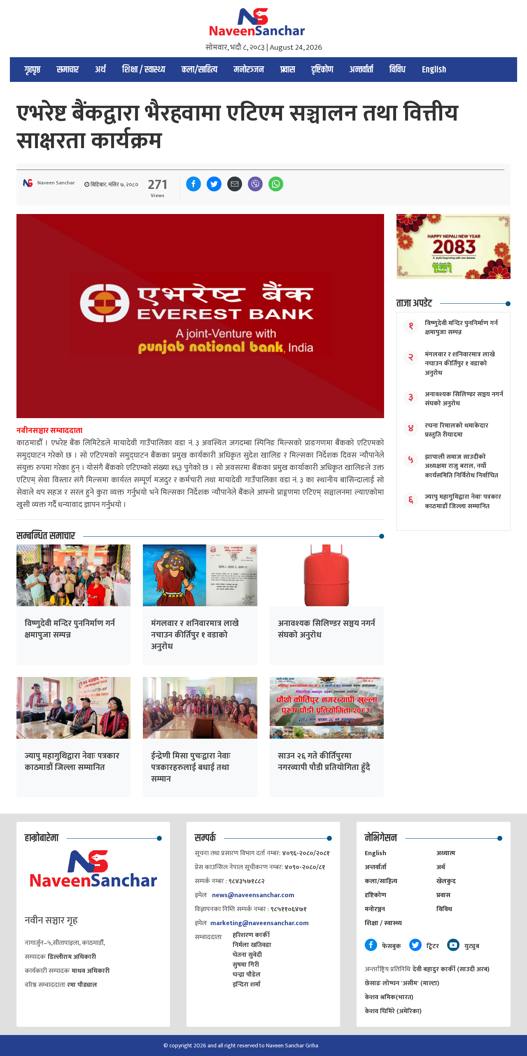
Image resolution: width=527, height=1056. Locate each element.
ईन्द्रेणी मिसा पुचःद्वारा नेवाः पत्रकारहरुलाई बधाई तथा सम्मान (191, 767)
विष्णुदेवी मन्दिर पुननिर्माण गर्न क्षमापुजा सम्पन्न (70, 629)
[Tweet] (214, 184)
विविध (397, 70)
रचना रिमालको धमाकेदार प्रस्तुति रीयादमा (456, 430)
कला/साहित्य (199, 70)
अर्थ (100, 70)
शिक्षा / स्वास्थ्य (143, 70)
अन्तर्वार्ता (361, 70)
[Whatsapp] (275, 184)
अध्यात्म (445, 853)
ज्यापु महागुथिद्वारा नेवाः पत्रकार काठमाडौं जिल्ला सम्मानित (72, 762)
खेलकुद (446, 881)
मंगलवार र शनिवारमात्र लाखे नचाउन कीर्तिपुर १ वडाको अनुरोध (195, 635)
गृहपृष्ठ (32, 70)
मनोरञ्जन (249, 70)
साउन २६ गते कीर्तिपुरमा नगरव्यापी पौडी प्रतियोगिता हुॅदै (324, 762)
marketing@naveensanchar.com (259, 923)
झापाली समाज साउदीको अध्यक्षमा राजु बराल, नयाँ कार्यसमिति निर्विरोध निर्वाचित (461, 466)
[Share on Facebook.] (193, 184)
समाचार (68, 70)
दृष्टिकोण (322, 70)
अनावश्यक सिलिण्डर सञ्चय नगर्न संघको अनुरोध (326, 629)
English (434, 70)
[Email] (234, 184)
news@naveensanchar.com (253, 895)
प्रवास (287, 70)
